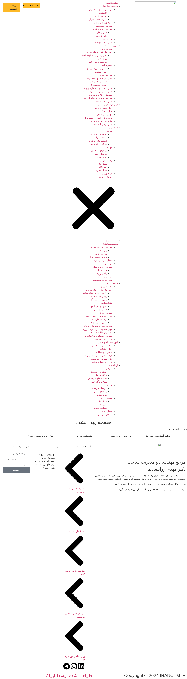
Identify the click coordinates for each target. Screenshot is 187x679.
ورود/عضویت (13, 7)
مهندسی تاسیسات (104, 26)
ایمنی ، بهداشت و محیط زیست (98, 78)
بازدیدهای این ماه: (47, 464)
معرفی (109, 131)
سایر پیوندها (101, 157)
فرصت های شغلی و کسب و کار (98, 118)
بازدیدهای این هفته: (46, 461)
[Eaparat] (44, 666)
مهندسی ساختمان (110, 6)
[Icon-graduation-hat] (88, 666)
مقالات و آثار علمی (98, 144)
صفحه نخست (112, 3)
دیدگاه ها (103, 164)
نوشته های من (106, 160)
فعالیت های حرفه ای (97, 141)
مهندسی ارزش (105, 75)
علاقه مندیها (101, 137)
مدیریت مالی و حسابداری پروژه (98, 88)
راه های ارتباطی (105, 177)
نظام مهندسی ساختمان (101, 121)
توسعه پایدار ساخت (98, 82)
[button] (93, 209)
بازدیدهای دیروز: (47, 458)
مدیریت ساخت (111, 45)
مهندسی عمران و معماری (100, 9)
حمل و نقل (102, 32)
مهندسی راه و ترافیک (102, 29)
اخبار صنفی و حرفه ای (102, 108)
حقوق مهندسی (100, 72)
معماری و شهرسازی (103, 22)
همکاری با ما (106, 173)
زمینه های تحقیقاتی (98, 134)
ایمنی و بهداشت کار (98, 85)
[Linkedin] (81, 666)
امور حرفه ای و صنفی (108, 105)
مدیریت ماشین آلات (98, 62)
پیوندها (109, 147)
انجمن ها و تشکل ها (103, 114)
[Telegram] (66, 666)
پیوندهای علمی (100, 154)
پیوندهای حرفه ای (99, 150)
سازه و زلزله (101, 16)
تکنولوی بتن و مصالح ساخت (94, 55)
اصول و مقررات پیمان (97, 68)
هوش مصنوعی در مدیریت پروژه (97, 91)
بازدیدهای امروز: (47, 455)
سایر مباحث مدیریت (103, 101)
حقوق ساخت (106, 65)
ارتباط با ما (113, 128)
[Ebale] (51, 666)
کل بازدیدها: (49, 468)
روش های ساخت (99, 59)
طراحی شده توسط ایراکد (68, 675)
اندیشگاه (103, 167)
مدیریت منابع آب (104, 39)
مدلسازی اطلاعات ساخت (100, 95)
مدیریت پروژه (106, 49)
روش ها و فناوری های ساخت (99, 52)
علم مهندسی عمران (98, 19)
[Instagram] (74, 666)
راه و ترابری (101, 36)
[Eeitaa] (59, 666)
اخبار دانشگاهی (105, 111)
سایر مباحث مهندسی (102, 42)
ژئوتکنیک (103, 13)
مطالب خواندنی (100, 170)
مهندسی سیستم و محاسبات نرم (97, 98)
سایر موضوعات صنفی (102, 124)
